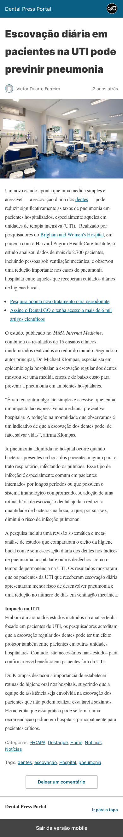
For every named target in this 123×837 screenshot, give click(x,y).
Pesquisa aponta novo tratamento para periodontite (59, 301)
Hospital (67, 762)
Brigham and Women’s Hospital (71, 234)
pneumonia (90, 762)
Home (76, 742)
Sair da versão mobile (61, 828)
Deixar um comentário (61, 781)
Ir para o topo (105, 809)
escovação (45, 762)
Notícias (93, 742)
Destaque (58, 742)
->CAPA (37, 742)
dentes (81, 199)
